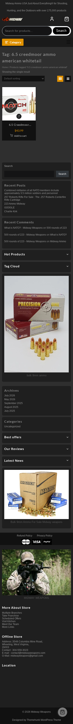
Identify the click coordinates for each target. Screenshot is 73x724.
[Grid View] (60, 79)
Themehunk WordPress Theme (44, 720)
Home (5, 67)
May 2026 (9, 399)
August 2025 (11, 407)
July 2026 (9, 395)
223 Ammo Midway (14, 203)
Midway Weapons (41, 711)
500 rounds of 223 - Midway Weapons (25, 234)
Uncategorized (12, 426)
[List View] (68, 79)
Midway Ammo (58, 241)
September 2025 (13, 403)
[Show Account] (51, 19)
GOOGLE (9, 207)
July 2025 (9, 410)
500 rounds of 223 (57, 227)
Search (61, 30)
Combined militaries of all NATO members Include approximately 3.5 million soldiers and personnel (31, 192)
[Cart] (66, 19)
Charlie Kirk (10, 211)
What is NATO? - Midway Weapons (23, 227)
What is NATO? (58, 234)
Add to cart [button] (20, 135)
